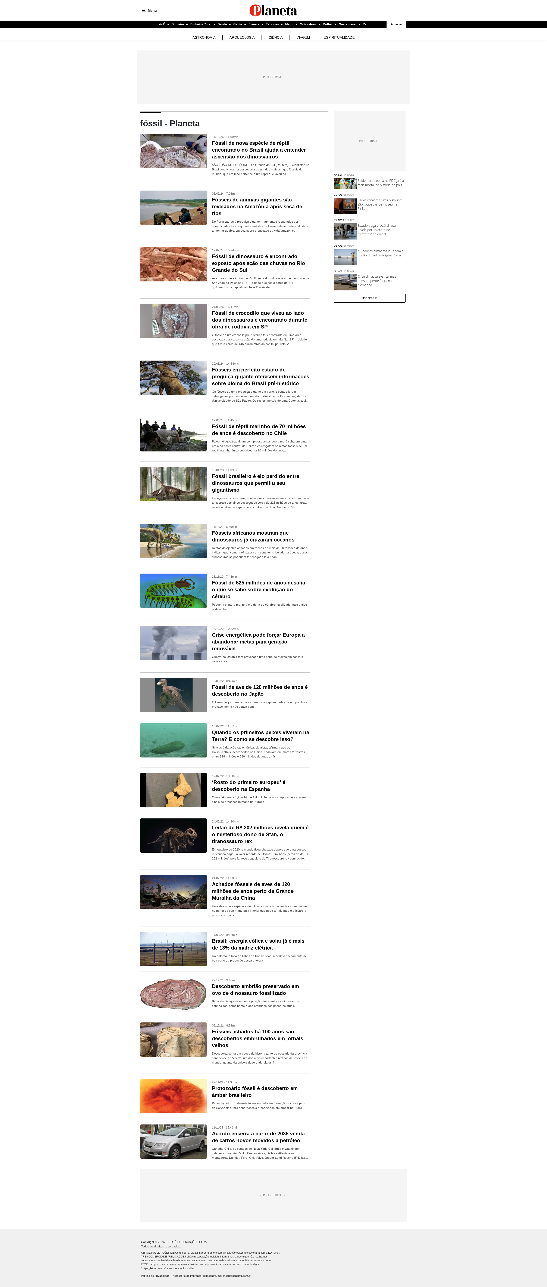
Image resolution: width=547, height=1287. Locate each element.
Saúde (222, 24)
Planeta (254, 24)
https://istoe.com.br (153, 1268)
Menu (289, 24)
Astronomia (204, 37)
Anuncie (396, 24)
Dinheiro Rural (200, 24)
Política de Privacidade (155, 1275)
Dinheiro (178, 24)
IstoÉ (161, 24)
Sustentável (347, 24)
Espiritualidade (339, 37)
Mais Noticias (369, 298)
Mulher (328, 24)
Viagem (303, 37)
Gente (237, 24)
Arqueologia (242, 37)
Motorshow (308, 24)
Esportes (272, 24)
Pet (365, 24)
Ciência (276, 37)
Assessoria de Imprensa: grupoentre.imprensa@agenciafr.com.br (212, 1275)
